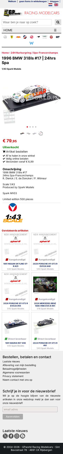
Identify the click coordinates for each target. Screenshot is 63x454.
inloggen (54, 1)
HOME (8, 30)
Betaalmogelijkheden (14, 368)
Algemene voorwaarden (16, 372)
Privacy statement (13, 376)
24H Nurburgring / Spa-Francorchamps (34, 52)
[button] (27, 127)
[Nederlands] (50, 5)
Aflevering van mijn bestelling (19, 365)
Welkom (12, 1)
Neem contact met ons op (17, 379)
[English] (56, 5)
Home (5, 52)
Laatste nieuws (11, 361)
